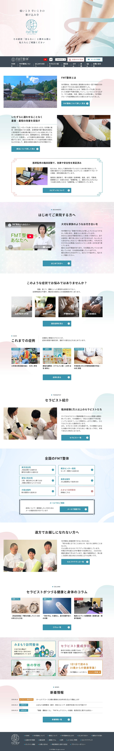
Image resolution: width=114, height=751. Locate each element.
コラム (74, 65)
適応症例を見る (57, 323)
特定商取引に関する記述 (59, 744)
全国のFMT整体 (77, 59)
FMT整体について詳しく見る (74, 103)
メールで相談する (74, 509)
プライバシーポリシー (78, 744)
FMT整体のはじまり (68, 735)
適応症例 (65, 65)
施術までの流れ (97, 735)
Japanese (59, 59)
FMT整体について (24, 65)
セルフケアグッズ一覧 (75, 562)
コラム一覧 (57, 627)
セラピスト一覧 (75, 437)
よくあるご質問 (72, 740)
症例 (81, 65)
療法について (53, 735)
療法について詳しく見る (25, 149)
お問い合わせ (97, 65)
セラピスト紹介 (54, 65)
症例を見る (57, 377)
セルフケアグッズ (87, 740)
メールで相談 (95, 59)
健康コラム (52, 740)
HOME (13, 65)
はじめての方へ (40, 65)
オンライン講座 (30, 744)
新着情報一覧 (57, 719)
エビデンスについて (57, 190)
